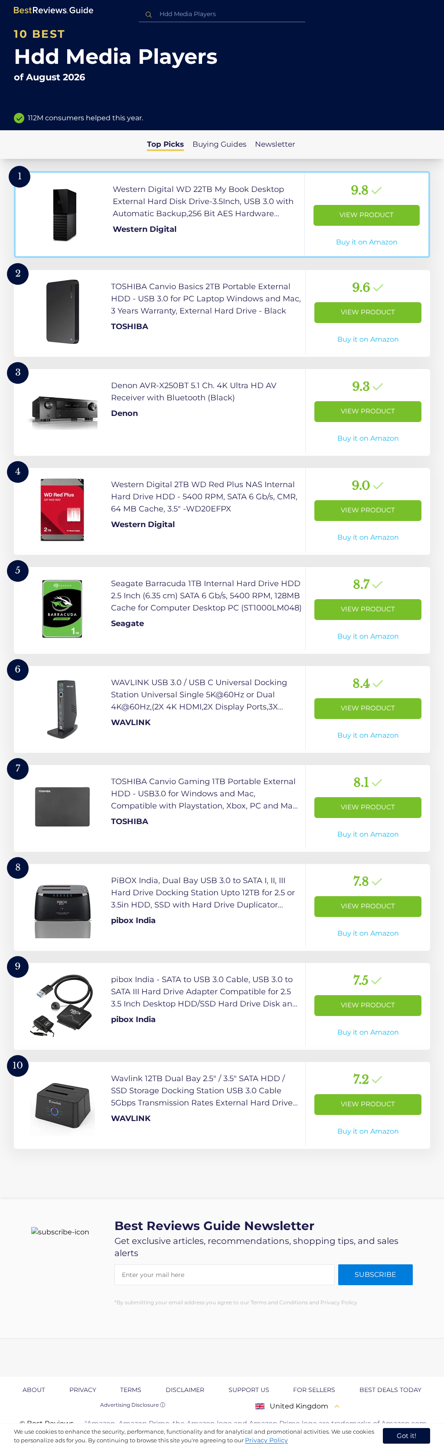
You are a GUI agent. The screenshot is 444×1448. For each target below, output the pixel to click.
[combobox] (222, 14)
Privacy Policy (266, 1440)
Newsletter (275, 144)
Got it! (406, 1436)
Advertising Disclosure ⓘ (132, 1405)
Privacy (82, 1390)
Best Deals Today (390, 1390)
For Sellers (314, 1390)
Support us (249, 1390)
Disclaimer (185, 1390)
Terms (130, 1390)
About (34, 1390)
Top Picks (165, 144)
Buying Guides (219, 144)
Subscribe (375, 1274)
